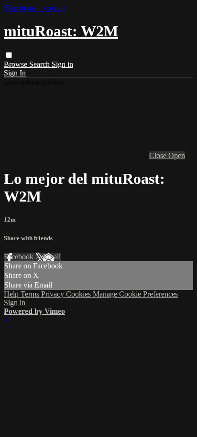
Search (40, 64)
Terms (31, 294)
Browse (16, 64)
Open (176, 155)
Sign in (62, 64)
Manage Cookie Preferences (135, 294)
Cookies (79, 294)
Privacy (53, 294)
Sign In (15, 73)
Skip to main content (35, 8)
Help (12, 294)
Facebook (19, 257)
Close (158, 155)
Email (52, 257)
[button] (9, 55)
